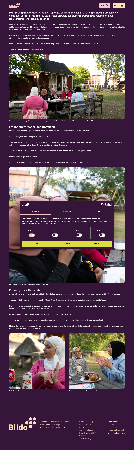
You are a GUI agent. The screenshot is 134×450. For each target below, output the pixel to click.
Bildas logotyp (113, 422)
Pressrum (111, 424)
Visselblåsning (85, 438)
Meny (116, 5)
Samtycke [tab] (35, 211)
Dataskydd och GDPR (88, 433)
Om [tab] (98, 211)
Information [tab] (67, 211)
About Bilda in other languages (52, 427)
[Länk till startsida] (22, 424)
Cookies (82, 436)
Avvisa (37, 244)
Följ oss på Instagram (116, 433)
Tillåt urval (67, 244)
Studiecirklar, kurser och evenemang (54, 422)
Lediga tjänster (113, 427)
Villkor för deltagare (87, 422)
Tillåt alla (97, 244)
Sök (102, 5)
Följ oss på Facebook (115, 430)
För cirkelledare (85, 424)
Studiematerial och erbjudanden (53, 424)
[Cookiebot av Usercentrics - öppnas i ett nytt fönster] (102, 204)
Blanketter (83, 427)
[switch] (55, 235)
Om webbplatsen (86, 430)
